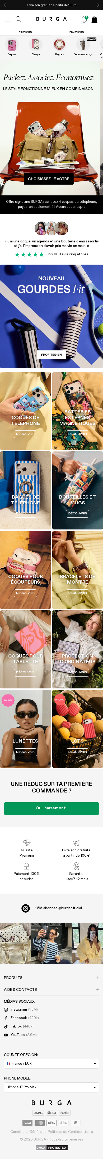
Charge (36, 54)
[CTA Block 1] (51, 316)
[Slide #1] (58, 186)
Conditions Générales (28, 1132)
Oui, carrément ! (52, 808)
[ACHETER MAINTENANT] (51, 128)
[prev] (5, 5)
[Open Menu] (7, 19)
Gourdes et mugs (83, 54)
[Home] (51, 19)
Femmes (25, 32)
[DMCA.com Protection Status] (52, 1148)
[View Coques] (12, 44)
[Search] (19, 19)
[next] (98, 5)
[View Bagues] (59, 44)
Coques (12, 54)
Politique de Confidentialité (70, 1132)
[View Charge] (36, 44)
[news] (84, 19)
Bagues (59, 54)
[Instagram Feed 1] (51, 943)
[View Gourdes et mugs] (83, 44)
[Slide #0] (44, 186)
